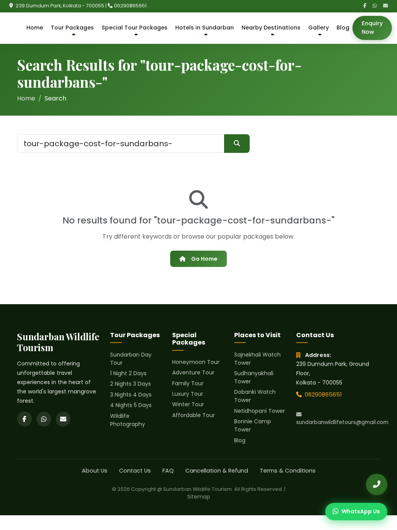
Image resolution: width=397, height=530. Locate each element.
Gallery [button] (318, 27)
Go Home (204, 259)
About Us (94, 471)
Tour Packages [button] (72, 27)
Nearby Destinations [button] (271, 27)
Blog (343, 27)
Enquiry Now (372, 27)
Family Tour (188, 383)
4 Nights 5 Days (131, 405)
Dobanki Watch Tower (255, 396)
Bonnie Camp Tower (252, 425)
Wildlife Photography (127, 420)
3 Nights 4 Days (131, 394)
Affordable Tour (193, 415)
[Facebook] (364, 6)
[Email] (385, 6)
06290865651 (130, 5)
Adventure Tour (193, 372)
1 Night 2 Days (128, 373)
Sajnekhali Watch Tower (257, 359)
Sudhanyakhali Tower (253, 377)
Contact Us (135, 471)
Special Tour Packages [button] (134, 27)
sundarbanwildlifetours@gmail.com (338, 422)
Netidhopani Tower (259, 411)
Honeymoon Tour (195, 362)
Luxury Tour (187, 394)
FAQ (168, 471)
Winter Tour (188, 404)
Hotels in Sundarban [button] (204, 27)
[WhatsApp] (375, 6)
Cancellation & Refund (216, 471)
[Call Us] (376, 484)
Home (34, 27)
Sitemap (198, 497)
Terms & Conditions (288, 471)
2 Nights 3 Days (130, 384)
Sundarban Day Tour (131, 359)
